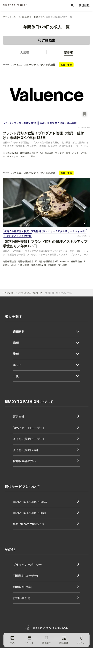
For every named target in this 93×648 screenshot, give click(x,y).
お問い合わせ (21, 598)
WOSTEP (64, 261)
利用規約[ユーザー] (25, 576)
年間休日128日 (10, 152)
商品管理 (49, 152)
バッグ (75, 152)
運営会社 (18, 416)
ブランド (59, 152)
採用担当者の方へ (24, 461)
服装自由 (52, 264)
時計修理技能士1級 (27, 261)
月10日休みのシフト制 (31, 152)
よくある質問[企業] (25, 450)
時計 (68, 152)
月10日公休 (23, 264)
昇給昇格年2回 (38, 264)
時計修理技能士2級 (48, 261)
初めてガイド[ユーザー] (28, 428)
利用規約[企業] (22, 587)
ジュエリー (12, 156)
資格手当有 (76, 261)
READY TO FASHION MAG (30, 502)
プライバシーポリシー (27, 565)
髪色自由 (62, 264)
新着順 (68, 52)
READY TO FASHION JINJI (29, 513)
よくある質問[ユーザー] (28, 439)
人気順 (24, 52)
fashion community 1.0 (28, 524)
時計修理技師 (9, 261)
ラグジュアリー (27, 156)
